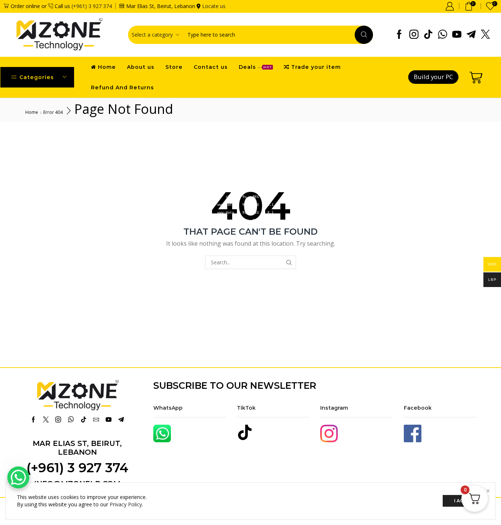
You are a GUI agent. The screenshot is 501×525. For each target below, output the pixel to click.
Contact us (211, 67)
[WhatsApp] (442, 35)
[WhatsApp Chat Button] (18, 477)
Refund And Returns (122, 87)
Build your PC (433, 76)
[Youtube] (456, 35)
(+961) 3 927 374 (92, 6)
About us (140, 67)
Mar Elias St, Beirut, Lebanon (77, 448)
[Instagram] (413, 35)
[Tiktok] (428, 35)
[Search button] (364, 35)
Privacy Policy (126, 504)
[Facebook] (399, 35)
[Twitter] (485, 35)
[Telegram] (471, 35)
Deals (255, 67)
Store (174, 67)
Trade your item (316, 67)
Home (107, 67)
